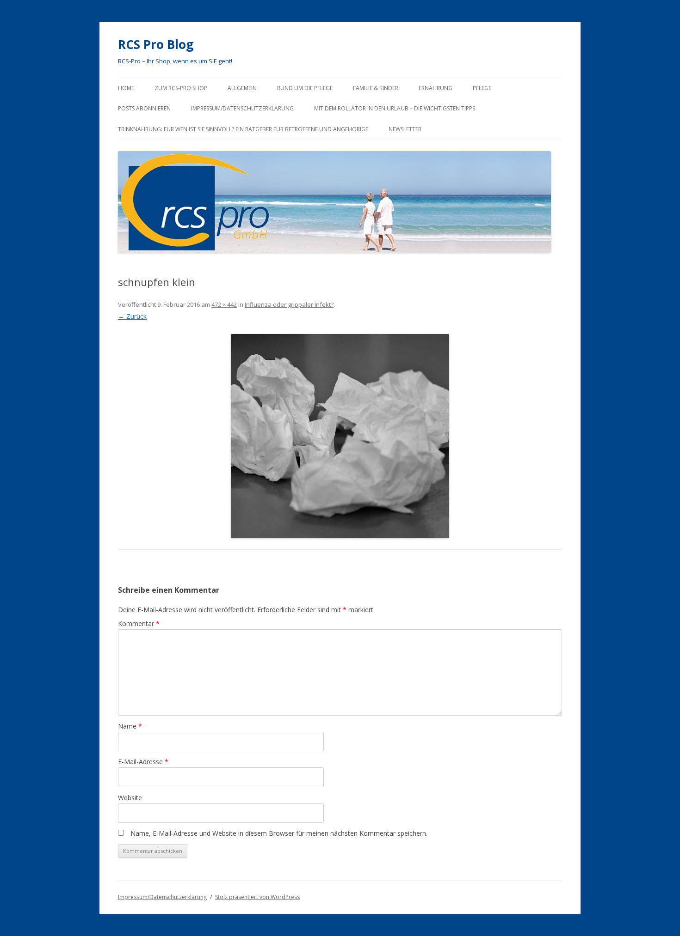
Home (126, 88)
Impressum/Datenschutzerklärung (242, 108)
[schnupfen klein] (340, 436)
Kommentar (139, 623)
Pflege (482, 88)
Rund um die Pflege (305, 88)
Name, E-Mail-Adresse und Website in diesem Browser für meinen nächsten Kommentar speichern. (278, 833)
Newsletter (405, 129)
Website (130, 797)
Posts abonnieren (144, 108)
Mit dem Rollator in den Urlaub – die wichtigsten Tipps (394, 108)
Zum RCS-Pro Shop (181, 88)
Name (130, 726)
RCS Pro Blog (155, 44)
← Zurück (132, 316)
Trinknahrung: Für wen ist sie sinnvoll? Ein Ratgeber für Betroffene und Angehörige (243, 129)
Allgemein (242, 88)
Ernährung (435, 88)
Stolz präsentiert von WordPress (257, 897)
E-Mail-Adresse (143, 761)
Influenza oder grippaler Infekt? (289, 304)
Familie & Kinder (375, 88)
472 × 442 (224, 304)
